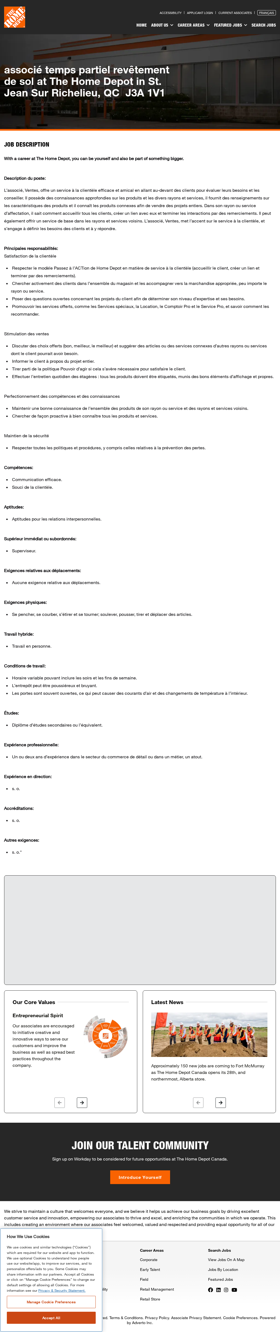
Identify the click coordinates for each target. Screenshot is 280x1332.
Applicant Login (200, 12)
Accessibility (171, 12)
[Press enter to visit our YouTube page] (234, 1289)
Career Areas (192, 24)
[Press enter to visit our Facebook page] (210, 1289)
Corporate (149, 1259)
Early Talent (150, 1269)
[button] (59, 1102)
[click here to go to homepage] (14, 17)
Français (266, 13)
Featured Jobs (228, 24)
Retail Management (157, 1289)
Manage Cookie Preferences (51, 1302)
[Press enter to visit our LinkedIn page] (218, 1289)
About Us (160, 24)
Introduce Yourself (140, 1177)
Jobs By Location (223, 1269)
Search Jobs (264, 24)
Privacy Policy (157, 1317)
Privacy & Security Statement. (62, 1290)
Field (144, 1279)
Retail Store (150, 1299)
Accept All (51, 1318)
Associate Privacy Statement (196, 1317)
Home (141, 24)
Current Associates (235, 12)
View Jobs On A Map (226, 1259)
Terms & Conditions (126, 1317)
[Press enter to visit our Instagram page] (226, 1289)
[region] (51, 1280)
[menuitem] (141, 26)
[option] (71, 1040)
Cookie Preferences (240, 1317)
